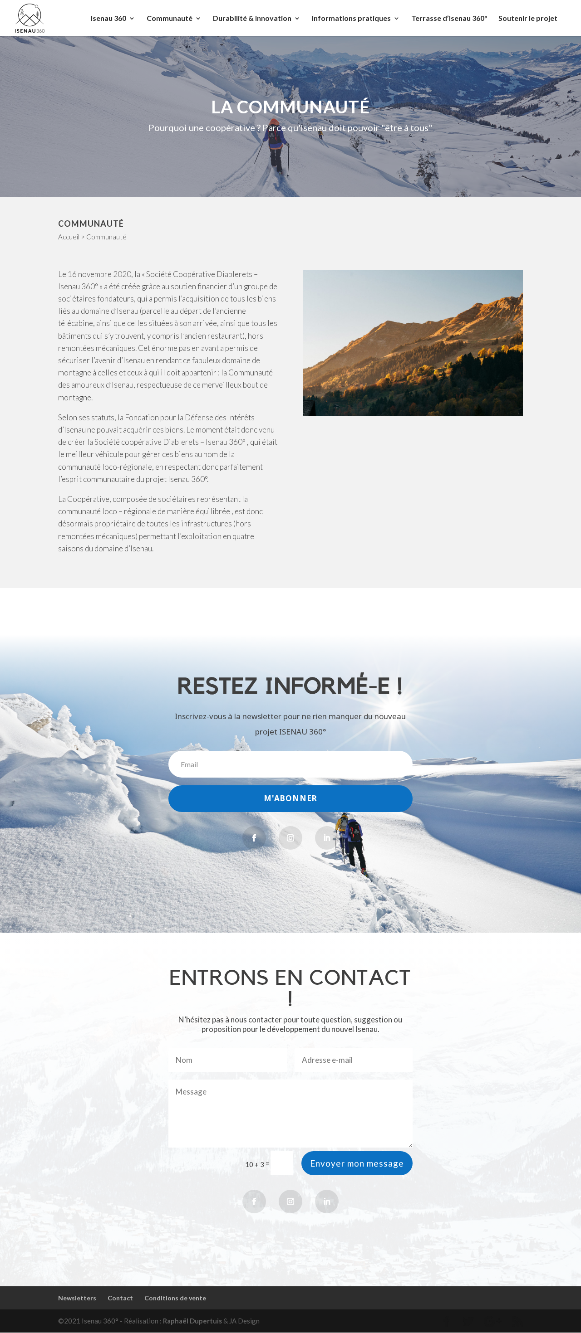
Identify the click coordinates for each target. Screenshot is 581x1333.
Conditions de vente (175, 1298)
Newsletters (77, 1298)
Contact (120, 1298)
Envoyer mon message (357, 1163)
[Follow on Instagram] (290, 838)
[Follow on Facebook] (254, 838)
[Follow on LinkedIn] (327, 838)
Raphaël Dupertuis (192, 1321)
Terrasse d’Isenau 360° (449, 18)
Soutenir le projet (527, 18)
